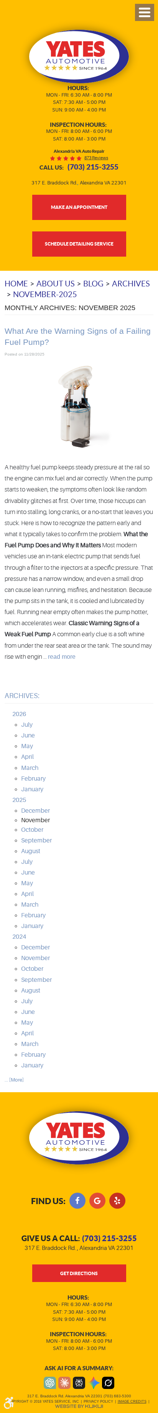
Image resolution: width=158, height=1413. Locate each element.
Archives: (22, 696)
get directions (79, 1273)
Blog (93, 284)
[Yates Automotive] (79, 56)
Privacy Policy (98, 1401)
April (27, 756)
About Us (55, 284)
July (27, 724)
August (30, 851)
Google (97, 1201)
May (27, 746)
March (29, 768)
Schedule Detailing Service (79, 243)
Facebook (77, 1201)
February (33, 778)
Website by (79, 1406)
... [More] (14, 1080)
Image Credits (132, 1401)
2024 (19, 936)
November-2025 (45, 294)
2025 (19, 800)
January (32, 789)
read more (62, 656)
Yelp (117, 1201)
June (28, 735)
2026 (19, 714)
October (32, 829)
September (36, 840)
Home (16, 284)
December (35, 810)
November (35, 958)
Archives (131, 284)
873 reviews (96, 157)
